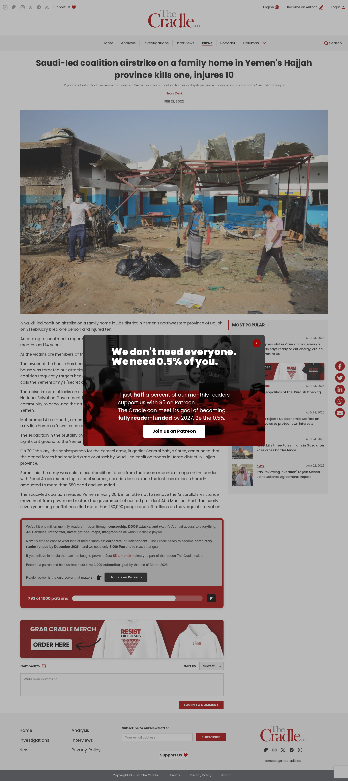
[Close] (257, 343)
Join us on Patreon (174, 431)
